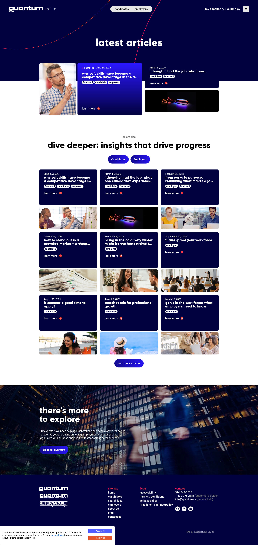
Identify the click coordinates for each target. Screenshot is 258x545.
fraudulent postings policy (156, 504)
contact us (114, 516)
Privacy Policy (57, 535)
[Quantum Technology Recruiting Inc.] (61, 496)
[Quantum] (61, 489)
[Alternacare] (61, 504)
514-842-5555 (183, 492)
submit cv (233, 9)
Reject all (100, 538)
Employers (140, 159)
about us (113, 508)
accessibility (148, 492)
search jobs (115, 500)
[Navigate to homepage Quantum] (26, 9)
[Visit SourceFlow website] (205, 532)
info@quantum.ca (185, 499)
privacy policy (148, 500)
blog (111, 512)
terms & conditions (152, 496)
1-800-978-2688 (184, 495)
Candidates (118, 159)
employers (141, 9)
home (111, 492)
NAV (246, 9)
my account (213, 9)
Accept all (100, 531)
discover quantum (54, 449)
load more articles (129, 363)
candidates (122, 9)
